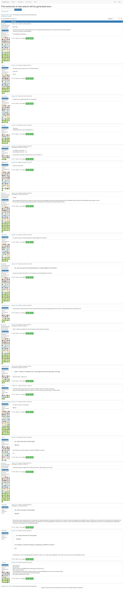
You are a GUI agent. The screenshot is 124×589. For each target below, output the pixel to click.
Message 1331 (14, 146)
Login (119, 2)
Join (115, 2)
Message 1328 (14, 65)
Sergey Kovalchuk (6, 146)
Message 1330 (14, 125)
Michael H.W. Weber (6, 401)
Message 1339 (14, 324)
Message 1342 (14, 401)
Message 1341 (14, 385)
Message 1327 (14, 23)
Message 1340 (14, 366)
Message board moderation (6, 16)
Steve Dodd (4, 96)
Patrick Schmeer (5, 305)
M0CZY (3, 385)
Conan (3, 65)
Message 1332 (14, 162)
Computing (20, 2)
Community (28, 2)
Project (13, 2)
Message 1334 (14, 234)
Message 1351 (14, 504)
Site (35, 2)
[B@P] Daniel (5, 162)
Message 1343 (14, 437)
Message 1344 (14, 463)
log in (15, 18)
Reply (27, 38)
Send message (5, 30)
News (11, 14)
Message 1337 (14, 263)
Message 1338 (14, 305)
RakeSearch (5, 2)
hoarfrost (4, 24)
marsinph (4, 562)
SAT (63, 521)
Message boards (5, 14)
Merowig (4, 125)
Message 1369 (14, 562)
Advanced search (4, 11)
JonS (3, 437)
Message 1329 (14, 96)
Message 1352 (14, 530)
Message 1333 (14, 193)
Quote (31, 38)
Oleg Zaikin (4, 504)
